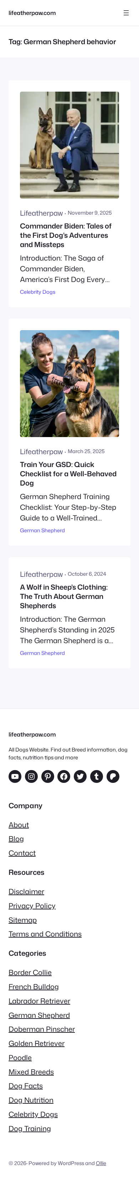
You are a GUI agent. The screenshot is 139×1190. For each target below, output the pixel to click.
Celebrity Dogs (37, 292)
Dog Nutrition (31, 1100)
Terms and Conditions (45, 934)
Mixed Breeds (31, 1072)
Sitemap (23, 920)
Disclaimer (26, 891)
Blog (16, 838)
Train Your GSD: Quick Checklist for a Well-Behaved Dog (68, 473)
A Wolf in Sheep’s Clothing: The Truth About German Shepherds (64, 596)
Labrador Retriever (39, 1001)
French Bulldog (34, 986)
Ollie (101, 1163)
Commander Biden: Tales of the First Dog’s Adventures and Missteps (66, 235)
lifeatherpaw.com (32, 13)
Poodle (20, 1057)
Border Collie (30, 972)
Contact (22, 853)
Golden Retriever (37, 1043)
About (19, 825)
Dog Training (30, 1128)
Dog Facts (26, 1086)
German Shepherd (42, 530)
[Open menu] (126, 13)
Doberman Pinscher (42, 1029)
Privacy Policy (32, 906)
